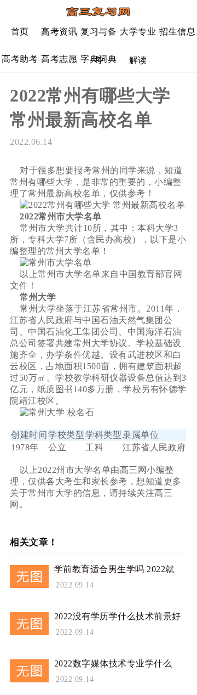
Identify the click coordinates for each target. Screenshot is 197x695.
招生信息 (177, 31)
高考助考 (20, 59)
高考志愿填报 (59, 63)
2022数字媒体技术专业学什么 (113, 663)
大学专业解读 (138, 36)
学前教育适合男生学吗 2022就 (114, 569)
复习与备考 (98, 36)
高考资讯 (59, 31)
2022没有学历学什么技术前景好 (117, 616)
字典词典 (98, 59)
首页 (20, 31)
